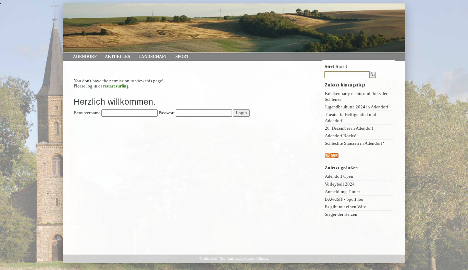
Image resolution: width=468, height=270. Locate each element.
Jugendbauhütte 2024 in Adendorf (356, 106)
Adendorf (85, 56)
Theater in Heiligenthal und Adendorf (350, 117)
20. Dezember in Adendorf (349, 128)
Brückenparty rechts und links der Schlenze (356, 96)
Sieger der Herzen (341, 214)
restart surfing (115, 86)
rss (340, 156)
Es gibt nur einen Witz (345, 206)
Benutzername (87, 112)
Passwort (167, 112)
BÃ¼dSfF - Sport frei (344, 199)
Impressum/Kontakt (241, 258)
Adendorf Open (339, 176)
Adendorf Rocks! (340, 135)
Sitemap (263, 258)
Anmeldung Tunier (342, 191)
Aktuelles (117, 56)
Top (222, 258)
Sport (182, 56)
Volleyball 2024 (340, 184)
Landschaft (152, 56)
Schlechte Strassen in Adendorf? (354, 143)
